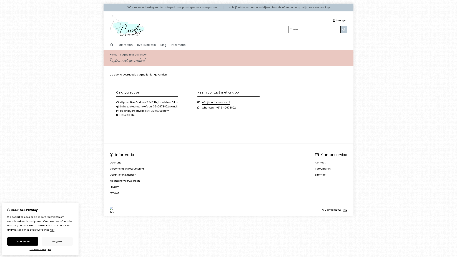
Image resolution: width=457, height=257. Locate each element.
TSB (345, 209)
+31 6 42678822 (226, 107)
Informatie (178, 45)
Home (113, 54)
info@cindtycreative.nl (216, 102)
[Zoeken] (344, 29)
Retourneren (323, 168)
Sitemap (320, 175)
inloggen (341, 20)
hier (52, 229)
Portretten (125, 45)
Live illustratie (146, 45)
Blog (163, 45)
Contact (320, 162)
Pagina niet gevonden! (134, 54)
